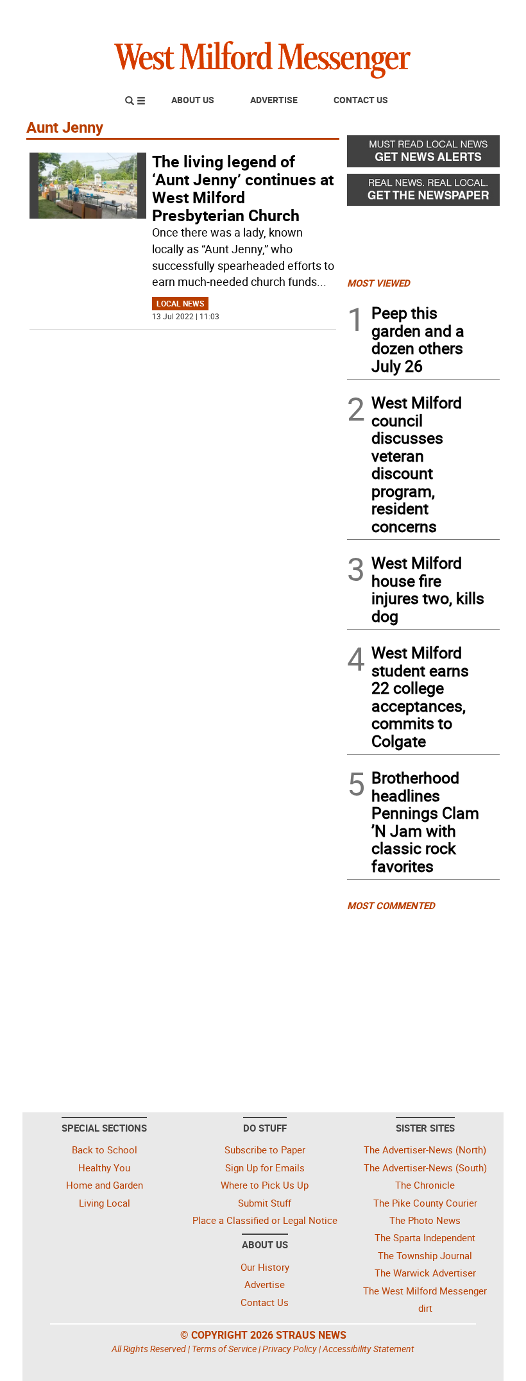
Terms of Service (224, 1349)
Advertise (274, 100)
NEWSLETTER (396, 15)
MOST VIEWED (378, 282)
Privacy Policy (289, 1349)
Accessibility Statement (368, 1349)
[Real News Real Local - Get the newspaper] (423, 193)
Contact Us (361, 100)
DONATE (468, 15)
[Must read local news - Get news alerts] (423, 154)
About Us (192, 100)
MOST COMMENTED (391, 905)
